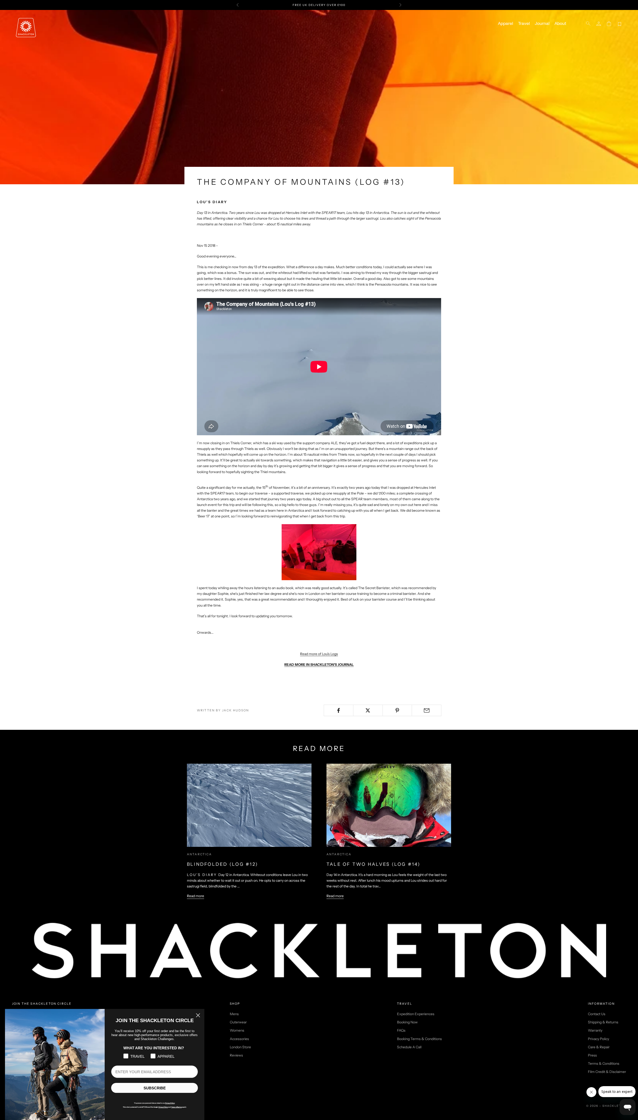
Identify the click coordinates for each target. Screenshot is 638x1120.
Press (592, 1055)
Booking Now (407, 1022)
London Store (240, 1047)
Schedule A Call (409, 1047)
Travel (524, 23)
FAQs (401, 1030)
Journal (542, 23)
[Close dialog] (198, 1015)
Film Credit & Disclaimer (607, 1071)
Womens (237, 1030)
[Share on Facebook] (338, 710)
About (560, 23)
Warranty (595, 1030)
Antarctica (199, 854)
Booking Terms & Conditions (419, 1039)
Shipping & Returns (603, 1022)
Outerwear (238, 1022)
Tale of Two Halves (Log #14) (373, 864)
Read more (195, 896)
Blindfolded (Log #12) (222, 864)
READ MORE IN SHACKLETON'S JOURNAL (319, 664)
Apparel (505, 23)
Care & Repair (599, 1047)
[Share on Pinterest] (397, 710)
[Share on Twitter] (368, 710)
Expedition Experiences (415, 1014)
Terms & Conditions (603, 1063)
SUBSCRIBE (155, 1088)
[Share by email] (426, 710)
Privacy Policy (598, 1039)
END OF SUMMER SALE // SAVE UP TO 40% (318, 5)
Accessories (239, 1039)
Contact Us (596, 1014)
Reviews (236, 1055)
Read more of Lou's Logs (319, 654)
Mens (234, 1014)
